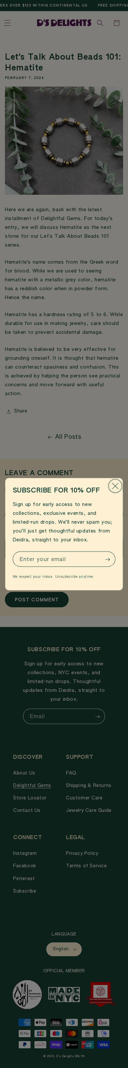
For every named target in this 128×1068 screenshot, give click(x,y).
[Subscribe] (107, 559)
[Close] (115, 485)
